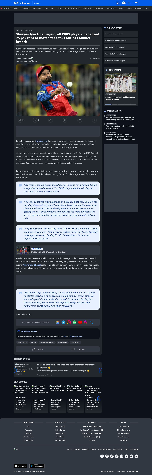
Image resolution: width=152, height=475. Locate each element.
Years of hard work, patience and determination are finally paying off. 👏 (65, 366)
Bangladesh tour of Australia (116, 40)
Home (18, 30)
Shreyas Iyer (75, 342)
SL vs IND (25, 8)
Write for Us (117, 450)
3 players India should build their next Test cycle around (120, 98)
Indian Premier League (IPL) (92, 427)
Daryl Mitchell (60, 440)
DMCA (126, 450)
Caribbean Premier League (115, 61)
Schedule (138, 8)
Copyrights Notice (132, 471)
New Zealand (28, 437)
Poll (146, 8)
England (28, 433)
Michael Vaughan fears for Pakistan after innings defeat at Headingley (120, 118)
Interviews (100, 8)
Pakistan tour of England (114, 47)
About (69, 450)
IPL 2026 (33, 342)
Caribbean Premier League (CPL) (91, 430)
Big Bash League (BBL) (92, 437)
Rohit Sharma (60, 430)
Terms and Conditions (108, 471)
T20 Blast (92, 440)
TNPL (59, 8)
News (16, 8)
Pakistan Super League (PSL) (92, 433)
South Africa (28, 440)
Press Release (22, 342)
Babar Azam (60, 433)
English (36, 3)
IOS (64, 336)
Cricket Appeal (123, 433)
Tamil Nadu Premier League (115, 54)
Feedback (85, 450)
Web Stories (111, 8)
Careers (93, 450)
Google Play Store (75, 336)
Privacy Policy (121, 471)
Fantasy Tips (87, 8)
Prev (15, 370)
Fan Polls (123, 440)
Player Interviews (123, 430)
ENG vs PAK (49, 8)
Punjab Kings (62, 342)
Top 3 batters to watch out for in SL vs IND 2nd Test (120, 127)
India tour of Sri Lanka (113, 34)
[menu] (136, 3)
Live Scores (7, 8)
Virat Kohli (60, 437)
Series (129, 8)
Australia (28, 430)
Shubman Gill (60, 427)
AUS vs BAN (37, 8)
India (28, 427)
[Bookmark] (65, 120)
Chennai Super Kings (47, 342)
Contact (77, 450)
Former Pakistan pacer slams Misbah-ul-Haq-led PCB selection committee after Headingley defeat (120, 136)
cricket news (27, 30)
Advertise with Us (104, 450)
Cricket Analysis (123, 437)
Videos (121, 8)
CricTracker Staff (23, 58)
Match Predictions (72, 8)
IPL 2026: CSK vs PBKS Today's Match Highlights (38, 247)
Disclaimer (134, 450)
